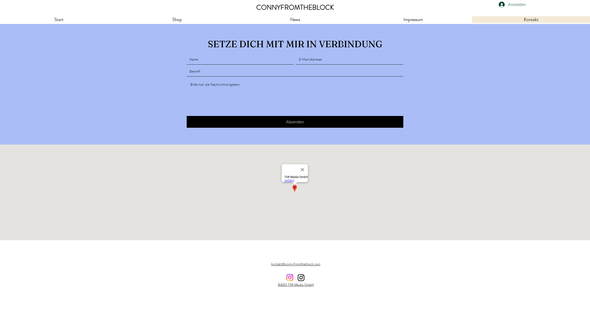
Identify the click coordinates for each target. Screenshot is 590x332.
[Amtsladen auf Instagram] (289, 277)
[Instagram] (301, 277)
